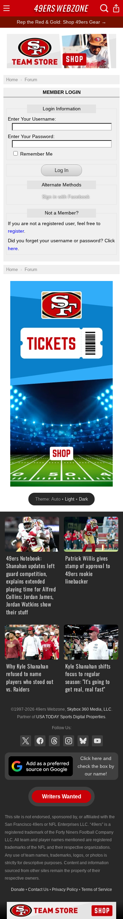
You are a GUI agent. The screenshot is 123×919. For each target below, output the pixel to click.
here (13, 248)
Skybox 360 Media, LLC (89, 709)
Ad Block (61, 37)
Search (104, 8)
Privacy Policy (65, 889)
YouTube (97, 740)
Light (69, 499)
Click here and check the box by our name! (96, 766)
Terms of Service (96, 889)
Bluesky (83, 740)
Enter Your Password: (31, 136)
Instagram (68, 740)
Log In (61, 170)
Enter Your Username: (32, 119)
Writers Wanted (61, 796)
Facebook (40, 740)
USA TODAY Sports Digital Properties (70, 716)
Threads (54, 740)
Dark (83, 499)
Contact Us (38, 889)
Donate (18, 889)
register (16, 231)
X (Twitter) (25, 740)
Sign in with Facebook (66, 196)
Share (116, 8)
